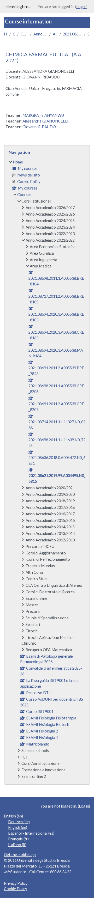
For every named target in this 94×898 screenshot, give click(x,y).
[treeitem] (47, 469)
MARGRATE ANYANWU (43, 115)
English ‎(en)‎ (13, 816)
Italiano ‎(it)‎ (17, 844)
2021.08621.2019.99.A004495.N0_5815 (72, 34)
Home (5, 34)
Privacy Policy (15, 883)
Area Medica (55, 34)
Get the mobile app (20, 854)
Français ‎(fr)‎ (18, 839)
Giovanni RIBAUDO (39, 127)
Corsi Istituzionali (24, 34)
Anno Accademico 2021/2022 (40, 34)
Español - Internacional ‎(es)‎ (31, 833)
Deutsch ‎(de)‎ (19, 822)
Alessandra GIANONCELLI (45, 121)
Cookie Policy (15, 889)
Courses (14, 34)
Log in (81, 6)
